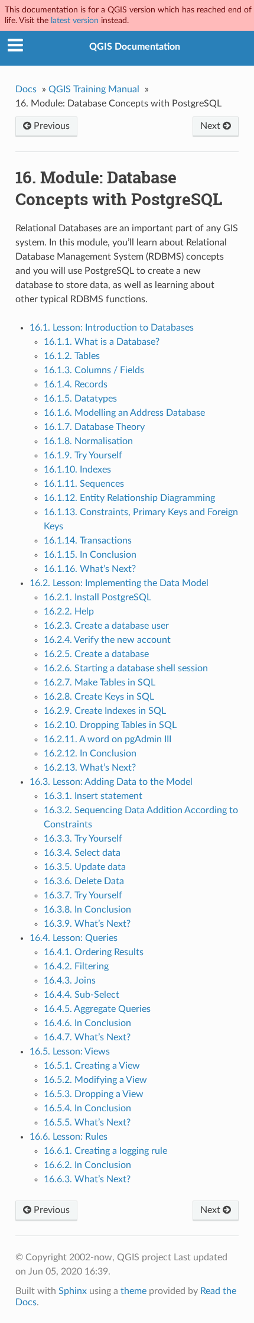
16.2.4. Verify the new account (107, 640)
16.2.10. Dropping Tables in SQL (110, 725)
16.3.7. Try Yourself (83, 895)
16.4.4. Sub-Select (81, 994)
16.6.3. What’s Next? (87, 1179)
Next (211, 126)
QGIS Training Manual (93, 89)
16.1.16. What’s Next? (90, 569)
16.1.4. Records (76, 384)
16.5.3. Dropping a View (94, 1094)
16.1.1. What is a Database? (101, 342)
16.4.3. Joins (70, 980)
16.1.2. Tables (72, 356)
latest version (75, 20)
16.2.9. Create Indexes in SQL (105, 711)
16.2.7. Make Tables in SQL (99, 682)
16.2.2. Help (69, 611)
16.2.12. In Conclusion (90, 753)
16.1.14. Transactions (88, 540)
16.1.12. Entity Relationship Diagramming (129, 498)
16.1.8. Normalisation (88, 441)
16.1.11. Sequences (84, 484)
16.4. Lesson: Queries (74, 938)
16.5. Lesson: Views (70, 1051)
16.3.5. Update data (85, 867)
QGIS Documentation (134, 46)
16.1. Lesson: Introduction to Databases (112, 327)
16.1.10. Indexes (77, 469)
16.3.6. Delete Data (84, 881)
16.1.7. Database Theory (94, 427)
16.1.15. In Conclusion (90, 554)
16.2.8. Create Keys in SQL (99, 696)
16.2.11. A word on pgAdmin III (107, 739)
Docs (26, 89)
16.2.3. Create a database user (106, 625)
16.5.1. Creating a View (92, 1065)
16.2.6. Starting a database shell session (126, 668)
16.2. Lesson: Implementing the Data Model (119, 583)
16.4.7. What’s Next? (87, 1037)
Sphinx (72, 1291)
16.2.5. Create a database (96, 654)
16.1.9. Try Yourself (83, 455)
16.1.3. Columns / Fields (94, 370)
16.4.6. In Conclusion (87, 1023)
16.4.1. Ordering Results (94, 952)
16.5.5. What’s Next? (87, 1122)
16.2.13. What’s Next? (90, 767)
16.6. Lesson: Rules (69, 1136)
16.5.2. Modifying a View (95, 1080)
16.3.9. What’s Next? (87, 924)
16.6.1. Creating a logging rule (105, 1151)
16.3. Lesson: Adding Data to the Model (111, 782)
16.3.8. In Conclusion (87, 909)
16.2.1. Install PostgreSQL (97, 597)
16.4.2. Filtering (76, 966)
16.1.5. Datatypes (80, 398)
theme (133, 1291)
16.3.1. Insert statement (93, 796)
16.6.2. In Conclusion (87, 1165)
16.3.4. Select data (82, 853)
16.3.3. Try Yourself (83, 838)
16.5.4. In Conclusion (87, 1108)
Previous (50, 126)
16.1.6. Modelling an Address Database (124, 413)
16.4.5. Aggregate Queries (97, 1009)
